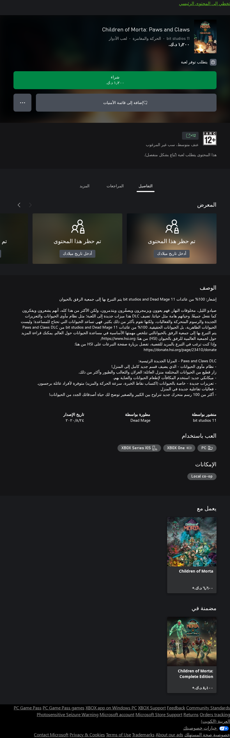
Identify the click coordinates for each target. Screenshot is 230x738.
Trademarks (143, 734)
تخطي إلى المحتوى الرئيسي (204, 3)
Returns (191, 714)
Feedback (176, 708)
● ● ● (22, 102)
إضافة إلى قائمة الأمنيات (123, 102)
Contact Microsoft (51, 734)
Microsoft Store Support (158, 714)
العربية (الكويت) (215, 721)
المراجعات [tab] (115, 185)
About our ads (169, 734)
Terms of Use (118, 734)
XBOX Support (152, 708)
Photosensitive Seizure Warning (67, 714)
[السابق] (30, 205)
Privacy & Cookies (87, 734)
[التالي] (19, 205)
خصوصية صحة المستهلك (207, 734)
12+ (193, 136)
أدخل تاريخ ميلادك (171, 254)
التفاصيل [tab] (146, 185)
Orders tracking (215, 714)
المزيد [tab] (84, 185)
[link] (192, 555)
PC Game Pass (28, 708)
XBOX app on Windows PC (111, 708)
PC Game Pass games (63, 708)
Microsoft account (117, 714)
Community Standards (208, 708)
